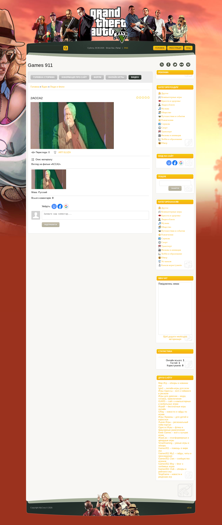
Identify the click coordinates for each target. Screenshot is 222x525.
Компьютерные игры (171, 97)
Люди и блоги (57, 86)
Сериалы (165, 124)
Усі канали (166, 261)
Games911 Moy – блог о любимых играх (170, 465)
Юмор (164, 143)
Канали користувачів (171, 265)
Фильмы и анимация (171, 135)
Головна (159, 48)
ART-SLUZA (64, 152)
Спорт (164, 127)
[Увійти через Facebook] (60, 206)
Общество (166, 112)
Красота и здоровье (171, 101)
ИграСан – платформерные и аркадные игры (173, 439)
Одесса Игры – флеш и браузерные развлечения (171, 428)
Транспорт (166, 131)
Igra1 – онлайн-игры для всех (173, 388)
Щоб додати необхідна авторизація (175, 337)
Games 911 (40, 65)
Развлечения (167, 120)
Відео (45, 86)
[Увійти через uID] (54, 206)
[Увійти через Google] (66, 206)
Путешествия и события (173, 116)
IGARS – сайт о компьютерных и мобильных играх (174, 402)
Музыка (165, 108)
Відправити (50, 225)
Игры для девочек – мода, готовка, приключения (172, 397)
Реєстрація (175, 48)
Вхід (188, 48)
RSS (126, 48)
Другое (164, 93)
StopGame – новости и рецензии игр (170, 475)
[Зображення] (48, 179)
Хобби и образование (171, 139)
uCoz (189, 508)
